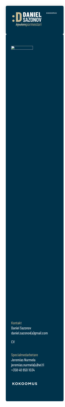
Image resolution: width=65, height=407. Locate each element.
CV (13, 341)
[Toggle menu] (54, 24)
